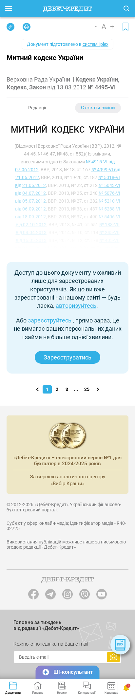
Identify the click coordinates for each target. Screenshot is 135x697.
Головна (37, 692)
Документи (13, 692)
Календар (111, 692)
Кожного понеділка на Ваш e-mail (50, 644)
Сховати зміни (98, 108)
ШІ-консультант (73, 672)
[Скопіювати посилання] (10, 27)
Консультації (86, 692)
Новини (62, 692)
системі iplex (95, 44)
